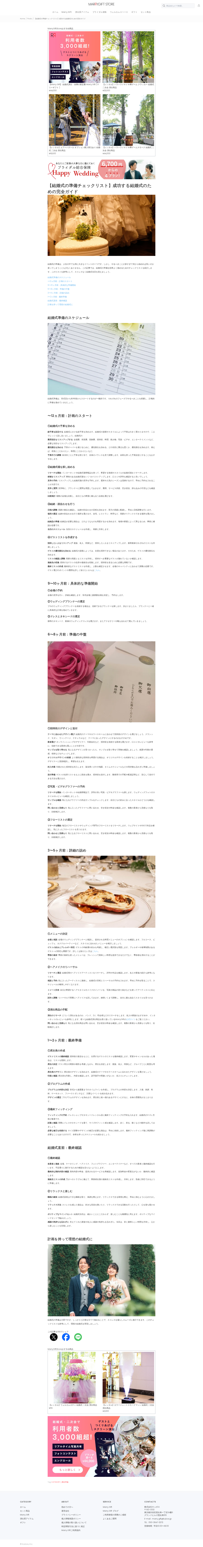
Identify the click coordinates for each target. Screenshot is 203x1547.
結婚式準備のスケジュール (59, 277)
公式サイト (131, 1019)
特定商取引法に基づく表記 (73, 1526)
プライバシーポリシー (71, 1514)
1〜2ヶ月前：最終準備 (57, 296)
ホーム (23, 1507)
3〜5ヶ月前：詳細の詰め (58, 292)
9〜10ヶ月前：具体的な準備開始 (62, 285)
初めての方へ (67, 1507)
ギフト (23, 1522)
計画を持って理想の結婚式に (60, 304)
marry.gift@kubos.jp (162, 1518)
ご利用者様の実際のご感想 (114, 1514)
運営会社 (65, 1510)
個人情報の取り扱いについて (74, 1522)
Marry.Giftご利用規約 (70, 1530)
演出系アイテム (27, 1518)
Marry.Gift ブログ (110, 1510)
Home (22, 18)
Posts (29, 18)
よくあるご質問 (109, 1518)
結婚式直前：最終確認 (57, 300)
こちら (97, 570)
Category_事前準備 (60, 1482)
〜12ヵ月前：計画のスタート (60, 281)
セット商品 (25, 1510)
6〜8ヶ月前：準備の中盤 (58, 289)
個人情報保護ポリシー (71, 1518)
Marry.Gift (24, 1514)
